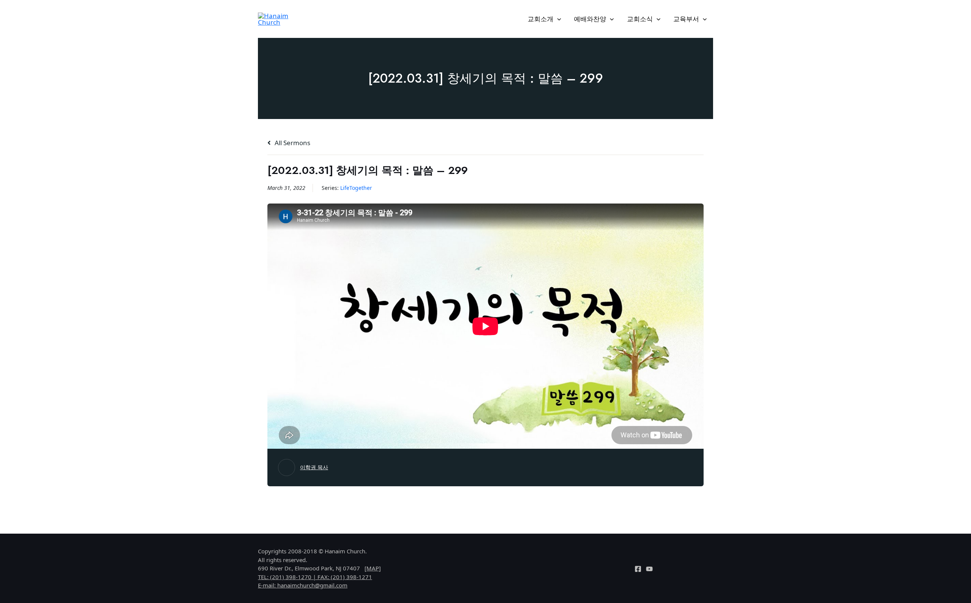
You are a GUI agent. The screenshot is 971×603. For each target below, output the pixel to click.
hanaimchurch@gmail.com (312, 585)
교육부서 (686, 18)
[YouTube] (649, 568)
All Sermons (291, 142)
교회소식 (640, 18)
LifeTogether (356, 187)
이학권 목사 (314, 467)
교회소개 (540, 18)
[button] (557, 19)
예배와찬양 (590, 18)
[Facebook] (638, 568)
